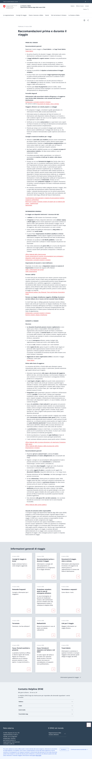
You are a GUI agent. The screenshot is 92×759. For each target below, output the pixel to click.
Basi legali (38, 755)
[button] (8, 15)
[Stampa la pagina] (84, 20)
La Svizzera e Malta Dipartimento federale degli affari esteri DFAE (32, 6)
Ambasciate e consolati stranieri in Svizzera (38, 102)
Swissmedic (28, 205)
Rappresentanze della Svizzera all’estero (55, 733)
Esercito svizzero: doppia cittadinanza (36, 315)
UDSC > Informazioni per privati (34, 269)
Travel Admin (29, 51)
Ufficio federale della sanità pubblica (36, 504)
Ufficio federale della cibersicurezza (35, 254)
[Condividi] (88, 20)
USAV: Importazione (31, 271)
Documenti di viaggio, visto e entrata (48, 104)
